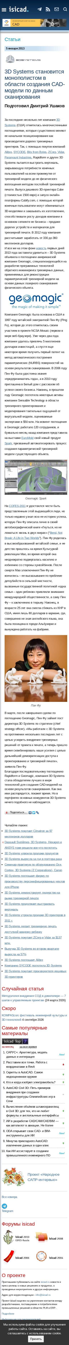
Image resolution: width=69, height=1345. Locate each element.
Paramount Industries (18, 157)
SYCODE (19, 152)
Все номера (9, 1197)
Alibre (8, 152)
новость (41, 248)
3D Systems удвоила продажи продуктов (32, 853)
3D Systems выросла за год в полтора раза (33, 859)
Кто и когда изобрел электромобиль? (30, 1082)
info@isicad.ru (43, 1294)
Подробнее (8, 1313)
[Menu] (4, 9)
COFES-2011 (17, 506)
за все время (28, 1046)
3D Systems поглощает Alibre (24, 960)
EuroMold (27, 438)
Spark (8, 443)
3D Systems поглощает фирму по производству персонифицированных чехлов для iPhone (35, 881)
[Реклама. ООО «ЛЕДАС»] (34, 23)
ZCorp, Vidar (56, 152)
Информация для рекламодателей (21, 1319)
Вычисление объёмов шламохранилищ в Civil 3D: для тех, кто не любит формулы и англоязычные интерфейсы (32, 1111)
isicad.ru (45, 1281)
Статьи (13, 39)
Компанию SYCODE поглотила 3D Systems (33, 965)
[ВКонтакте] (30, 811)
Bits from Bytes (37, 152)
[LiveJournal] (37, 811)
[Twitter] (34, 811)
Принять (36, 1339)
